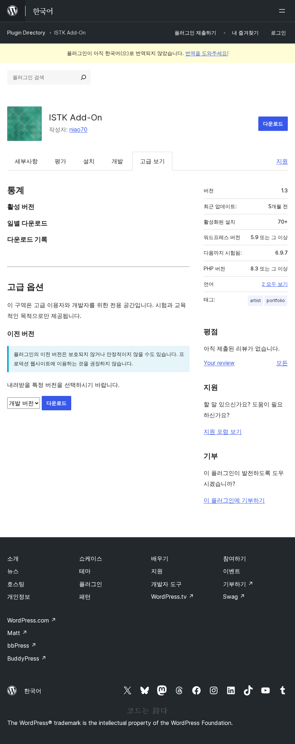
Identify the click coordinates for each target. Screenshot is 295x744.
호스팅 (15, 584)
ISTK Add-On (75, 117)
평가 (60, 161)
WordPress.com (31, 620)
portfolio (276, 300)
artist (255, 300)
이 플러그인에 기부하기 (234, 500)
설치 (89, 161)
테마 (85, 571)
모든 (282, 362)
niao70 (78, 129)
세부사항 (26, 161)
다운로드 (273, 123)
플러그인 (90, 584)
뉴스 (13, 571)
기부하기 (238, 584)
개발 (117, 161)
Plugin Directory (26, 32)
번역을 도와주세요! (206, 53)
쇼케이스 (90, 558)
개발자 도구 (166, 584)
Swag (234, 596)
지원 (282, 161)
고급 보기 (152, 161)
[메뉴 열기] (283, 11)
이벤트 (231, 571)
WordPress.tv (172, 596)
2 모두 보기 (275, 284)
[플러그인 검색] (83, 77)
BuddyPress (26, 658)
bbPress (21, 645)
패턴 (85, 596)
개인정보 (18, 596)
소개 (13, 558)
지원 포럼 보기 (223, 431)
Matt (17, 632)
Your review (219, 362)
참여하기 (234, 558)
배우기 (159, 558)
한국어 (32, 690)
